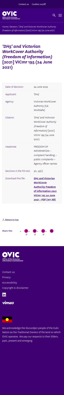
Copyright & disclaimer (15, 287)
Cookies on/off (39, 4)
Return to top (12, 219)
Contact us (24, 4)
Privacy (6, 277)
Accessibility (9, 282)
